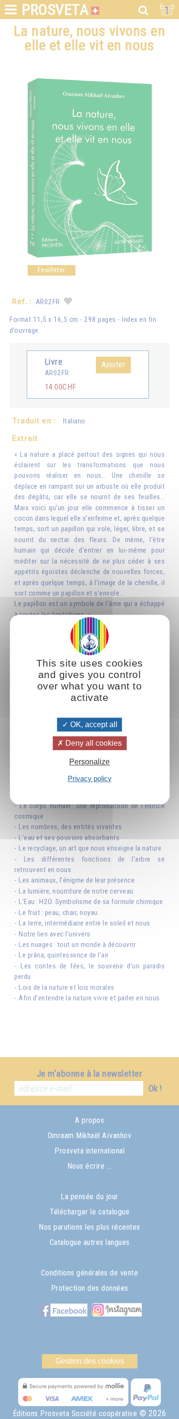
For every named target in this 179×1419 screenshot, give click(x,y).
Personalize (89, 762)
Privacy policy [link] (90, 778)
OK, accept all (92, 724)
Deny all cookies (92, 743)
